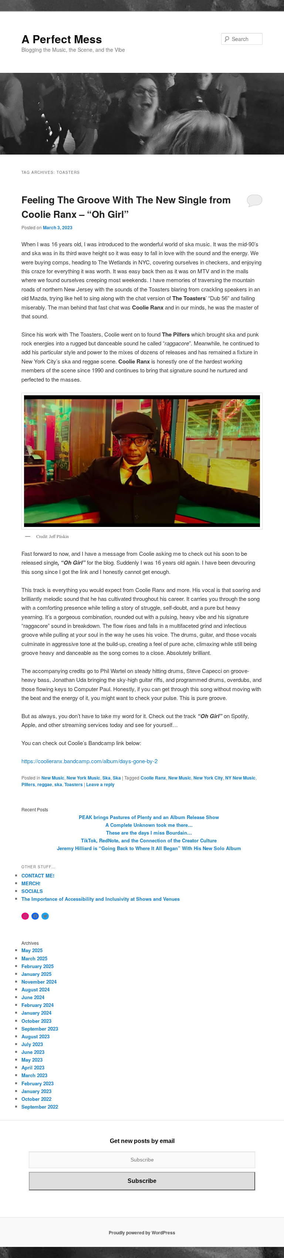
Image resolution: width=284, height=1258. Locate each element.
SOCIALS (32, 891)
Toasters (73, 784)
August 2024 (35, 989)
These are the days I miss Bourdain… (149, 832)
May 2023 (32, 1059)
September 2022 (39, 1106)
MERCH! (30, 883)
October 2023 (36, 1020)
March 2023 (34, 1075)
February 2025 (37, 966)
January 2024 (36, 1012)
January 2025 (36, 973)
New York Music (83, 777)
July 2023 (32, 1044)
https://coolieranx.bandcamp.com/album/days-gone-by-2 (89, 761)
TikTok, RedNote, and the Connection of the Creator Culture (149, 840)
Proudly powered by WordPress (142, 1232)
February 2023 (37, 1083)
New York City (208, 777)
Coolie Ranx (153, 777)
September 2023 (39, 1028)
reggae (44, 784)
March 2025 (34, 958)
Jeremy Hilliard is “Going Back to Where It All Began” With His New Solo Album (149, 848)
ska (58, 784)
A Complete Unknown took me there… (149, 824)
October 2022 (36, 1098)
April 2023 (32, 1067)
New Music (52, 777)
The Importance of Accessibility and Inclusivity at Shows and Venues (100, 898)
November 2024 (39, 981)
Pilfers (28, 784)
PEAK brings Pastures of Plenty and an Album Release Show (149, 817)
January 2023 (36, 1091)
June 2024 (32, 997)
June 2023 (32, 1051)
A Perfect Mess (61, 39)
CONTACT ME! (37, 875)
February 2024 (37, 1004)
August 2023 (35, 1036)
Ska (106, 777)
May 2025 (32, 950)
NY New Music (240, 777)
